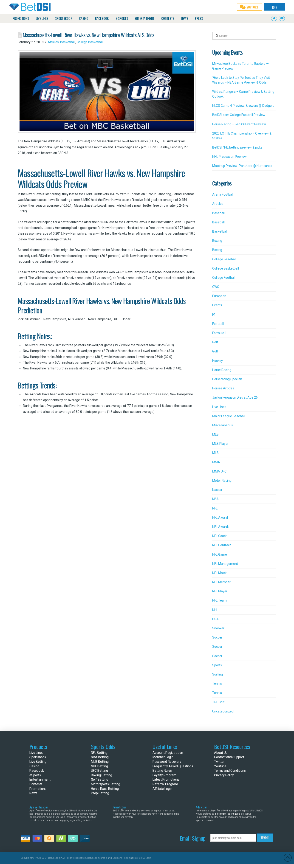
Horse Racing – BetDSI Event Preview (239, 124)
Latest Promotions (166, 779)
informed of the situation (227, 814)
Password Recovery (167, 761)
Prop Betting (100, 793)
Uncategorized (223, 711)
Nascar (217, 490)
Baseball (218, 213)
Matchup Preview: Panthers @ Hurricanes (242, 166)
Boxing (217, 240)
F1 (214, 314)
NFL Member (221, 582)
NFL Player (219, 591)
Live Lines (219, 407)
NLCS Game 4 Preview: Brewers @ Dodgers (243, 105)
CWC (215, 287)
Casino (34, 766)
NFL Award (220, 517)
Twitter (219, 761)
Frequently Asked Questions (173, 766)
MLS (215, 453)
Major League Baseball (228, 416)
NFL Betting (99, 752)
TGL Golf (218, 702)
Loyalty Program (164, 775)
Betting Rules (162, 770)
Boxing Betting (101, 775)
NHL (215, 610)
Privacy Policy (224, 775)
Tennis (217, 683)
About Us (220, 752)
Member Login (163, 757)
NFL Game (219, 554)
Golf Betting (99, 779)
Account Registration (168, 752)
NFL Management (225, 564)
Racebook (36, 770)
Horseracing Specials (227, 379)
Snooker (218, 628)
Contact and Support (229, 757)
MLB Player (220, 443)
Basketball (67, 42)
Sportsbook (37, 757)
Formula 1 (219, 333)
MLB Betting (100, 761)
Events (217, 305)
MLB (215, 434)
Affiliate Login (162, 789)
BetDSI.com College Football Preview (238, 115)
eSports (35, 775)
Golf (215, 342)
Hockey (217, 361)
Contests (35, 784)
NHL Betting (99, 766)
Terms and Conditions (230, 770)
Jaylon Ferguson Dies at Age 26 (235, 397)
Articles (53, 42)
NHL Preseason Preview (229, 156)
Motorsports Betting (105, 784)
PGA (215, 619)
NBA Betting (100, 757)
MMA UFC (219, 471)
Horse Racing (221, 370)
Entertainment (40, 779)
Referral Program (165, 784)
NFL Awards (220, 527)
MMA (216, 462)
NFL (215, 508)
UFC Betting (99, 770)
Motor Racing (222, 480)
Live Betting (37, 761)
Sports (217, 665)
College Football (223, 277)
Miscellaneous (222, 425)
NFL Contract (221, 545)
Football (218, 324)
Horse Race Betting (105, 789)
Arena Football (222, 194)
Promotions (37, 789)
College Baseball (224, 259)
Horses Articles (223, 388)
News (33, 793)
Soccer (217, 637)
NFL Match (219, 573)
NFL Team (219, 600)
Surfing (217, 674)
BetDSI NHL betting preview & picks (237, 147)
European (219, 296)
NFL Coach (219, 536)
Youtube (220, 766)
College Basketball (90, 42)
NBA (215, 499)
